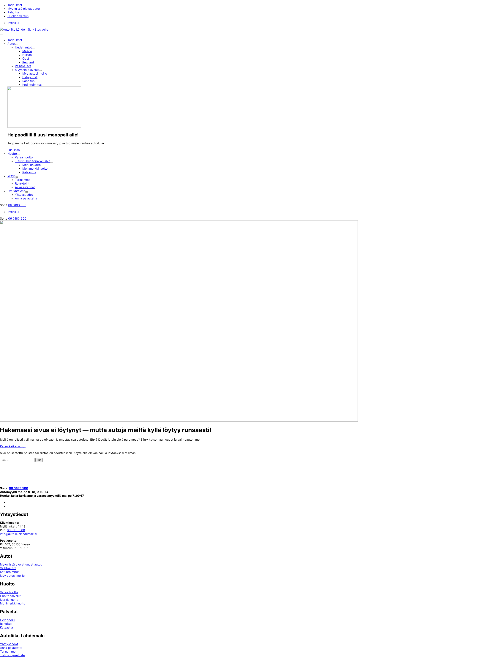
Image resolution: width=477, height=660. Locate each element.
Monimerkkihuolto (12, 603)
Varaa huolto (9, 592)
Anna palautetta (11, 648)
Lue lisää (13, 150)
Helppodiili (7, 620)
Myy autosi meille (12, 575)
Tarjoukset (14, 5)
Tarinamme (7, 651)
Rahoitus (13, 12)
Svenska (13, 23)
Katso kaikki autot (13, 446)
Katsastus (7, 627)
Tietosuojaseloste (12, 655)
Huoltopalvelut (10, 596)
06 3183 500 (17, 205)
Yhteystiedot (9, 644)
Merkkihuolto (9, 599)
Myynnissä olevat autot (23, 8)
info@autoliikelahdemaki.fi (18, 534)
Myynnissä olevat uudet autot (21, 564)
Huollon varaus (18, 16)
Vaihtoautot (8, 568)
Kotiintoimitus (9, 572)
